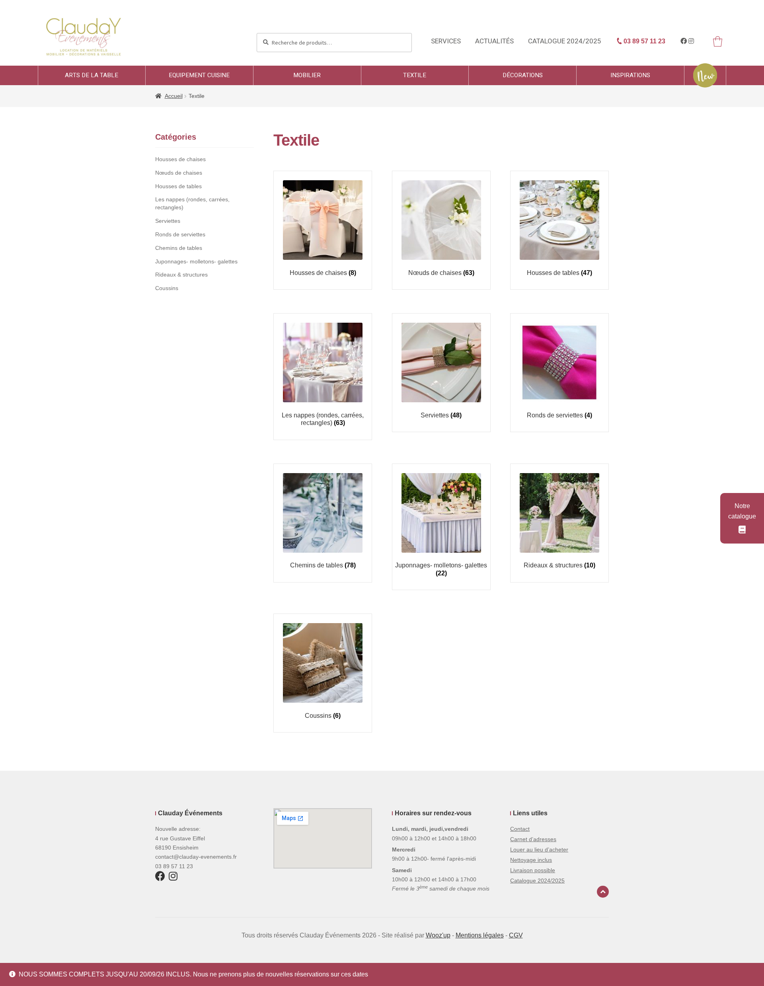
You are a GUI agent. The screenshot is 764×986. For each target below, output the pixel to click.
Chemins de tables (178, 248)
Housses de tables (178, 186)
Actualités (494, 41)
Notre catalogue (742, 511)
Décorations (523, 75)
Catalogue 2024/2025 (564, 41)
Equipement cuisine (199, 75)
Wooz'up (438, 935)
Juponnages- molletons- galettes (196, 261)
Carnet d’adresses (533, 839)
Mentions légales (480, 935)
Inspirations (630, 75)
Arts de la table (91, 75)
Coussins (166, 288)
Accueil (174, 96)
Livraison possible (532, 870)
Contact (520, 829)
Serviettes (167, 221)
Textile (414, 75)
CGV (516, 935)
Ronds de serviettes (180, 234)
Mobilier (307, 75)
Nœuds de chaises (178, 173)
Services (446, 41)
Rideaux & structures (181, 274)
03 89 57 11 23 (643, 41)
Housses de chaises (180, 159)
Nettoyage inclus (531, 860)
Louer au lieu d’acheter (539, 849)
